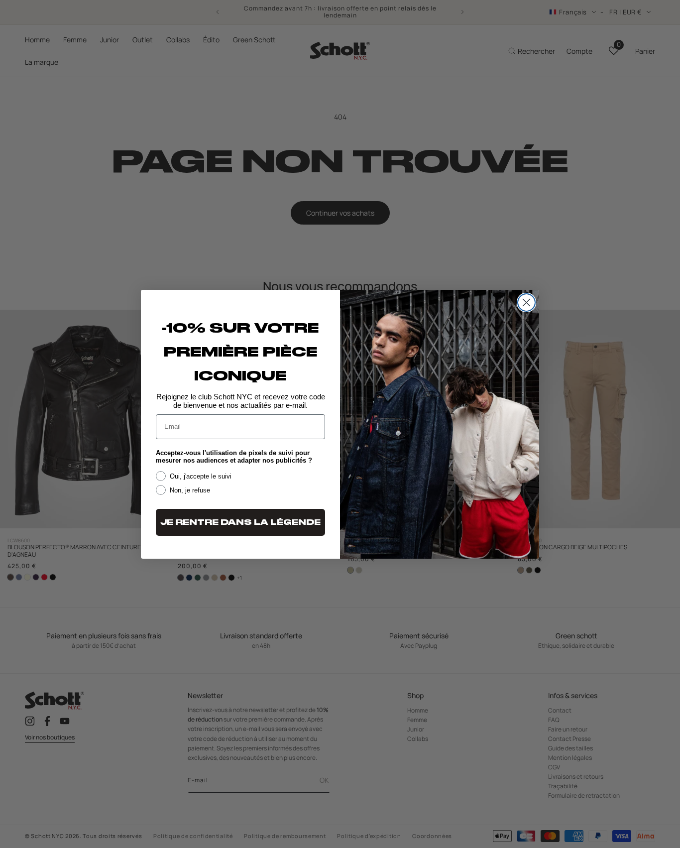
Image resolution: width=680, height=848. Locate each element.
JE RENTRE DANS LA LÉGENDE (240, 522)
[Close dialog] (526, 302)
